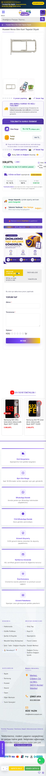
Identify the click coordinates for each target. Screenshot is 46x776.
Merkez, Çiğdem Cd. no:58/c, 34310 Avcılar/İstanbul (36, 682)
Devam (23, 341)
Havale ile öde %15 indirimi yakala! (20, 167)
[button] (6, 55)
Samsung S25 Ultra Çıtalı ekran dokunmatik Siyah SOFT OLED (12, 422)
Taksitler (32, 279)
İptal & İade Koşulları (11, 279)
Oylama (8, 330)
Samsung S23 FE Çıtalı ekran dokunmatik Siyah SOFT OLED (35, 422)
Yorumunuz (10, 312)
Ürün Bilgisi (32, 272)
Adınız (8, 302)
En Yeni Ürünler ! (25, 392)
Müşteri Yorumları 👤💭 (13, 272)
